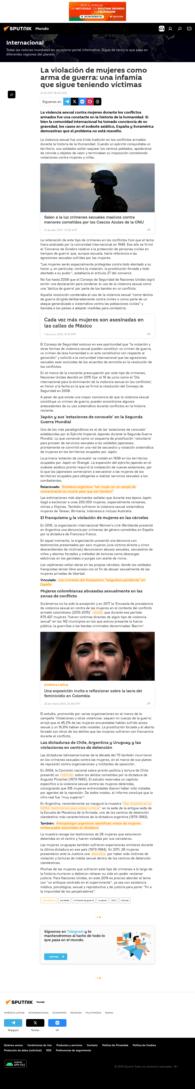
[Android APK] (16, 1064)
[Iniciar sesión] (170, 28)
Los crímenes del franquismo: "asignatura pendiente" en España (93, 582)
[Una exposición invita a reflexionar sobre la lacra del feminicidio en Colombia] (97, 656)
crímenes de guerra (84, 900)
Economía (59, 1012)
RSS (48, 1050)
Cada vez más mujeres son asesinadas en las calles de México (94, 323)
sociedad (64, 900)
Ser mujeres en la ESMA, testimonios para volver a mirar (96, 805)
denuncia (98, 854)
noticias (125, 900)
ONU (113, 900)
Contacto (92, 1045)
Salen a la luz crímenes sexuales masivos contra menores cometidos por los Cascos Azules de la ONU (94, 219)
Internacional (48, 900)
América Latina (56, 684)
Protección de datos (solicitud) (23, 1050)
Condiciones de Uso (39, 1045)
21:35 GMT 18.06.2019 (53, 93)
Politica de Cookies (144, 1045)
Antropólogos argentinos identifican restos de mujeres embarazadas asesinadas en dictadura (90, 825)
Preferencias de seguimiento (73, 1050)
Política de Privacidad (115, 1045)
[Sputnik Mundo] (18, 32)
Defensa (76, 1012)
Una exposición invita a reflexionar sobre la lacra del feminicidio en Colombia (93, 693)
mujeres (102, 900)
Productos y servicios (69, 1045)
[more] (149, 229)
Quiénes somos (13, 1045)
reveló (97, 612)
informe (67, 775)
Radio (109, 1012)
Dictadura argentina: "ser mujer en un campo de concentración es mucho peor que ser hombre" (88, 489)
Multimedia (93, 1012)
